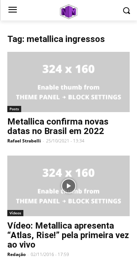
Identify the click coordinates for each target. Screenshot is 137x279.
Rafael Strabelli (24, 141)
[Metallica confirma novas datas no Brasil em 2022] (68, 82)
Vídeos (15, 212)
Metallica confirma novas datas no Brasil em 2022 (58, 126)
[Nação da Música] (68, 11)
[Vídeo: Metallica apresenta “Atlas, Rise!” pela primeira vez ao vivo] (68, 186)
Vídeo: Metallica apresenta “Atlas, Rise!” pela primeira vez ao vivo (68, 235)
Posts (14, 108)
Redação (16, 254)
